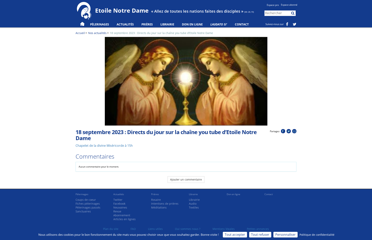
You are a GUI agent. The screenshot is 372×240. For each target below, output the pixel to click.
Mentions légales (224, 229)
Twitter (117, 200)
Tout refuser (260, 234)
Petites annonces (258, 229)
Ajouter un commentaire (186, 179)
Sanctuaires (83, 211)
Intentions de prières (164, 203)
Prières (147, 24)
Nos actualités (97, 33)
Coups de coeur (86, 200)
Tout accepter (235, 234)
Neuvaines (120, 207)
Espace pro (273, 5)
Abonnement (121, 215)
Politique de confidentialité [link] (317, 235)
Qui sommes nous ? (187, 229)
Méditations (159, 207)
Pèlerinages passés (88, 207)
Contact (242, 24)
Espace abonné (289, 4)
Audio (192, 203)
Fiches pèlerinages (88, 203)
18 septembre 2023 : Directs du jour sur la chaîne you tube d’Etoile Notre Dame (161, 33)
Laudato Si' (218, 24)
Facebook (119, 203)
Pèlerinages (82, 194)
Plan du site (110, 229)
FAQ (133, 229)
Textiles (194, 207)
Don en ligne (192, 24)
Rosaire (156, 200)
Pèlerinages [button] (99, 24)
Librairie (167, 24)
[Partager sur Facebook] (283, 131)
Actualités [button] (125, 24)
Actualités (118, 194)
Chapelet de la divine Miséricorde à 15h (104, 145)
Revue (117, 211)
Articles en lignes (124, 219)
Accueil (80, 33)
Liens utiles (155, 229)
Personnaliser (285, 234)
